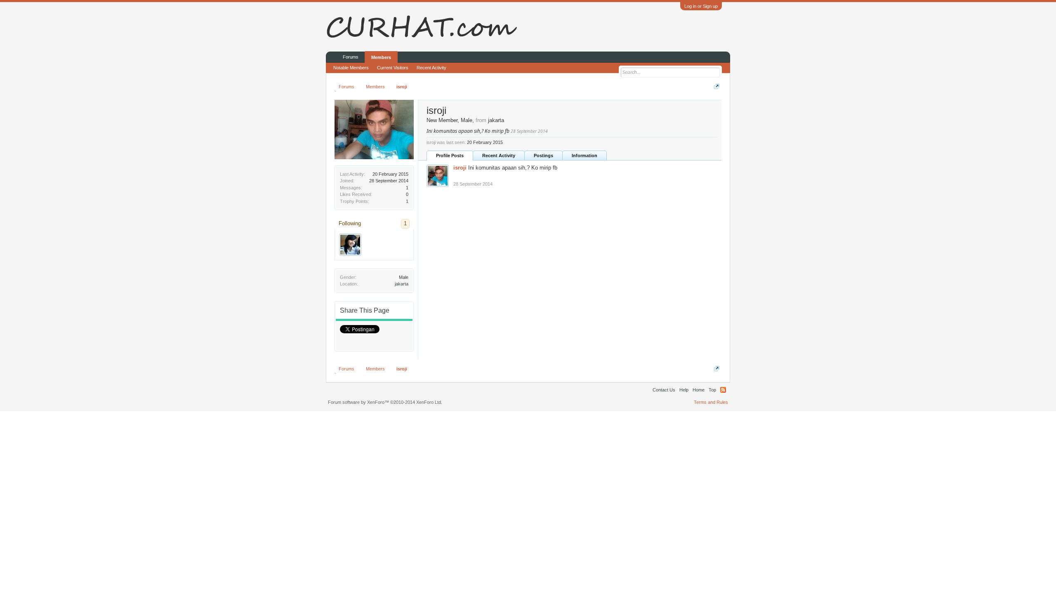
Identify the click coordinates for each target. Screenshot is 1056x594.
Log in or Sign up (701, 6)
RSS (723, 390)
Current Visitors (392, 67)
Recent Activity (498, 155)
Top (712, 389)
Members (381, 57)
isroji (460, 168)
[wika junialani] (350, 244)
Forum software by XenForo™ (385, 402)
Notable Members (351, 67)
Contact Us (664, 389)
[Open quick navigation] (716, 86)
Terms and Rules (711, 402)
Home (699, 389)
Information (584, 155)
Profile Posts (450, 155)
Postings (543, 155)
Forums (350, 56)
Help (683, 389)
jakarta (401, 283)
